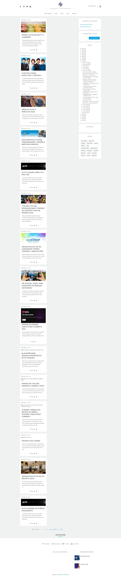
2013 (83, 117)
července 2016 (86, 70)
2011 (83, 120)
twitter (66, 544)
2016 (83, 61)
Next (55, 529)
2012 (83, 118)
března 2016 (86, 109)
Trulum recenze (84, 564)
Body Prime (91, 140)
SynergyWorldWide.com (85, 26)
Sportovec (83, 153)
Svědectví (94, 153)
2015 (83, 114)
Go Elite (83, 145)
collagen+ (83, 143)
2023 (83, 50)
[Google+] (34, 50)
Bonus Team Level (85, 556)
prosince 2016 (86, 62)
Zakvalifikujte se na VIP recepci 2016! (91, 101)
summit (88, 153)
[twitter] (27, 6)
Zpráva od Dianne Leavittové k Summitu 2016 (32, 327)
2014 (83, 115)
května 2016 (86, 106)
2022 (83, 51)
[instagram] (24, 6)
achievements (84, 140)
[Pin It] (36, 50)
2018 (83, 58)
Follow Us (60, 536)
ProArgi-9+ (89, 150)
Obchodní (83, 150)
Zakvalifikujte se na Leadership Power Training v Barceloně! (32, 249)
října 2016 (85, 65)
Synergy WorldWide (64, 574)
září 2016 (85, 67)
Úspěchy (74, 13)
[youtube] (31, 6)
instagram (57, 544)
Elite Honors (89, 143)
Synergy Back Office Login (86, 24)
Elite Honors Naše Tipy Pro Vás (89, 79)
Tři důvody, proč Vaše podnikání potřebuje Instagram (32, 286)
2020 (83, 54)
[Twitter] (32, 342)
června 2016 (86, 104)
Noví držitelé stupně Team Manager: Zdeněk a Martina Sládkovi (33, 142)
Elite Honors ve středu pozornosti (90, 103)
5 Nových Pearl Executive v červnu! (90, 73)
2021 (83, 53)
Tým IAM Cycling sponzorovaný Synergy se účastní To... (89, 81)
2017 (83, 59)
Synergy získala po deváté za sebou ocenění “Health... (90, 98)
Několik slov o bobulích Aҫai (89, 75)
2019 (83, 56)
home (87, 145)
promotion (96, 150)
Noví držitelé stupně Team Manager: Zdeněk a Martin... (90, 77)
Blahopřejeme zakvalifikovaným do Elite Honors (32, 355)
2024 (83, 48)
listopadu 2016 (86, 64)
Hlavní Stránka (48, 13)
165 (51, 529)
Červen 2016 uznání (31, 441)
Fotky (56, 13)
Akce (68, 13)
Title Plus (83, 155)
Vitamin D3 (94, 155)
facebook (47, 544)
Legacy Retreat (94, 148)
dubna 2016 (85, 107)
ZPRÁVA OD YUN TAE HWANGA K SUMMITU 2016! (90, 95)
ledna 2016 (85, 112)
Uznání (88, 155)
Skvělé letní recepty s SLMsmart (89, 72)
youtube (75, 544)
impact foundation (85, 148)
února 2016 (85, 111)
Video (62, 13)
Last (61, 529)
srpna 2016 (85, 69)
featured (96, 143)
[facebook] (21, 6)
